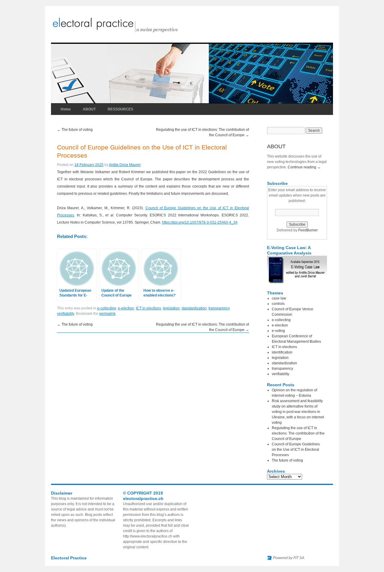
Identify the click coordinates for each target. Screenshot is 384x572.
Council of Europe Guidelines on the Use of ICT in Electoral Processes (296, 449)
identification (282, 352)
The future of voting (75, 130)
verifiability (65, 314)
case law (279, 298)
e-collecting (106, 308)
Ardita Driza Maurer (125, 165)
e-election (126, 308)
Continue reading (304, 167)
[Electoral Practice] (129, 32)
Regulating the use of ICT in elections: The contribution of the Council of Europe (298, 433)
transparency (219, 308)
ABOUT (89, 109)
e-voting (278, 331)
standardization (194, 308)
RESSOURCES (120, 109)
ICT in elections (148, 308)
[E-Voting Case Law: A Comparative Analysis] (297, 282)
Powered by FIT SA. (289, 558)
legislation (171, 308)
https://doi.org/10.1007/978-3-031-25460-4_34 (200, 222)
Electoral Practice (69, 557)
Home (66, 109)
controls (278, 304)
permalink (107, 314)
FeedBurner (308, 230)
